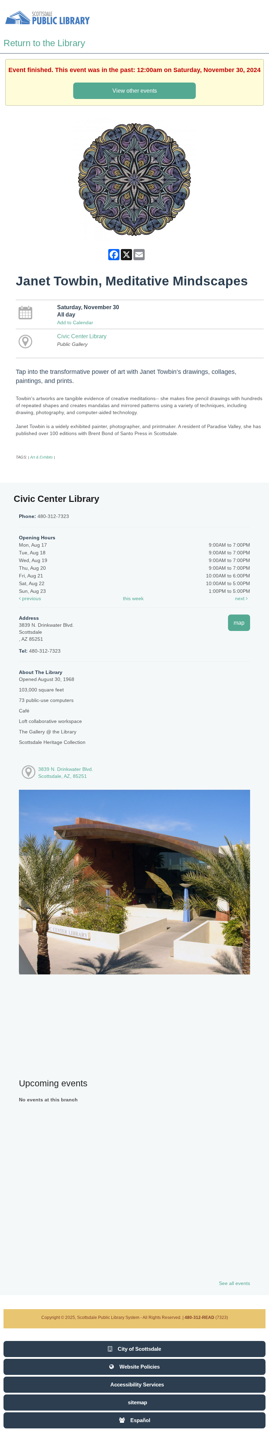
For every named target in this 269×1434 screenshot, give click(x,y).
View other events (134, 90)
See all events (234, 1283)
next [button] (240, 598)
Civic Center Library (81, 336)
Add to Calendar (75, 322)
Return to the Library (44, 43)
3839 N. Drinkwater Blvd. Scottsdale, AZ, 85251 (65, 772)
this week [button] (133, 598)
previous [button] (31, 598)
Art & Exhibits (41, 457)
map (239, 622)
